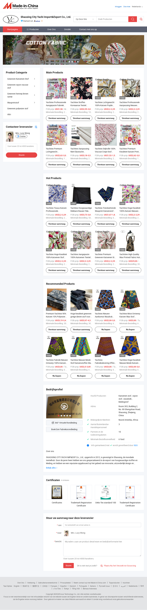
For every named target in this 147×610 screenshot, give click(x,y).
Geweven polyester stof (17, 108)
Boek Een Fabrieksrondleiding (64, 429)
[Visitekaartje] (36, 127)
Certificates (57, 502)
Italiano (93, 586)
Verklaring (31, 583)
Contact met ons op (88, 29)
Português (83, 586)
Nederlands (133, 586)
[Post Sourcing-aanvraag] (141, 19)
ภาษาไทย (57, 588)
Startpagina (12, 29)
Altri (9, 114)
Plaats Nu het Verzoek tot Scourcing (118, 565)
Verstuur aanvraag (56, 118)
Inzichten (126, 583)
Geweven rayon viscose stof (17, 86)
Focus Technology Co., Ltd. (69, 594)
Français (54, 586)
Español (63, 586)
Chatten (23, 136)
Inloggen (118, 6)
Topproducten (114, 583)
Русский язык (104, 586)
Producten (34, 29)
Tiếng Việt (76, 588)
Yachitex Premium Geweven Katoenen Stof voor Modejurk (105, 257)
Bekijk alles (51, 467)
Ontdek (67, 29)
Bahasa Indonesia (90, 588)
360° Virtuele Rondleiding (66, 422)
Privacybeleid (65, 583)
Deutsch (73, 586)
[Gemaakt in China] (21, 5)
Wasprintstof (13, 102)
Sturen (68, 565)
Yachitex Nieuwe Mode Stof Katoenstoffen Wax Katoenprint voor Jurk (81, 363)
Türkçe (66, 588)
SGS (136, 445)
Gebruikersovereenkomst (47, 583)
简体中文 (26, 586)
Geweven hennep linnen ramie (17, 95)
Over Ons (51, 29)
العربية (123, 586)
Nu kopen (105, 329)
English (17, 586)
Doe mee (126, 6)
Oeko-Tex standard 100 (105, 502)
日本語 (45, 586)
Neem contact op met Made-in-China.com (90, 583)
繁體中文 (35, 586)
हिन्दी (142, 586)
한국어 (115, 586)
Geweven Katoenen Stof (18, 78)
